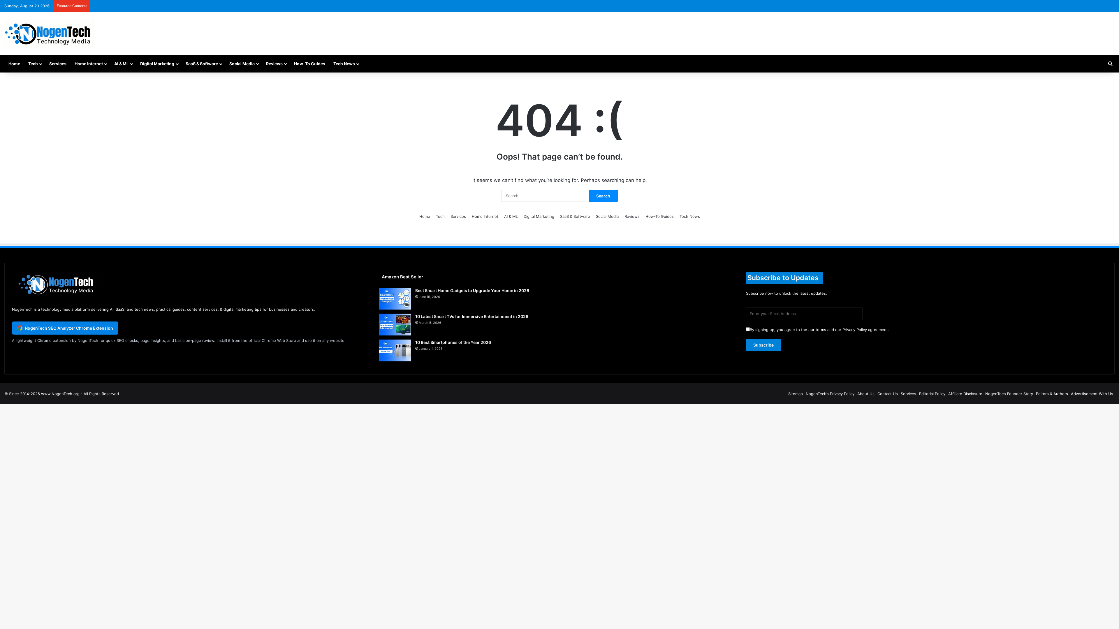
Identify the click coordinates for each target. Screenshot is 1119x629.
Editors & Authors (1052, 393)
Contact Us (887, 393)
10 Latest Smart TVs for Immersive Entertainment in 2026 (471, 316)
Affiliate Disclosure (965, 393)
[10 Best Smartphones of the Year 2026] (395, 350)
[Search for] (1110, 64)
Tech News (344, 63)
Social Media (242, 63)
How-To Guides (309, 63)
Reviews (274, 63)
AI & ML (121, 63)
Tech (33, 63)
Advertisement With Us (1092, 393)
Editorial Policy (932, 393)
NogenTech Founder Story (1009, 393)
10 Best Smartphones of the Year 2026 (453, 342)
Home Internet (89, 63)
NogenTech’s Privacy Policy (830, 393)
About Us (866, 393)
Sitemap (795, 393)
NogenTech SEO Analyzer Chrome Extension (69, 328)
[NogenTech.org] (49, 33)
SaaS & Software (202, 63)
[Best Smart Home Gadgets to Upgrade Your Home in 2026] (395, 299)
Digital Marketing (157, 63)
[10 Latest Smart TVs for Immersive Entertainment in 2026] (395, 324)
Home (14, 63)
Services (57, 63)
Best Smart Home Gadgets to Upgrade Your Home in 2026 (472, 290)
